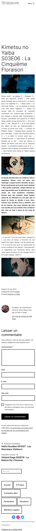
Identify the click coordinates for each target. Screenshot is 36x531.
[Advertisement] (18, 25)
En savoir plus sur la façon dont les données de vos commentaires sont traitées (17, 430)
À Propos (20, 485)
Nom (3, 370)
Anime (17, 292)
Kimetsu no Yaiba (14, 294)
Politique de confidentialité (11, 529)
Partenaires (9, 501)
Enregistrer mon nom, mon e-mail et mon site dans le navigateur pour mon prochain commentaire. (19, 407)
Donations (24, 501)
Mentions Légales (11, 510)
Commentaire (7, 347)
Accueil (7, 485)
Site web (4, 393)
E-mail (3, 381)
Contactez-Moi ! (11, 493)
